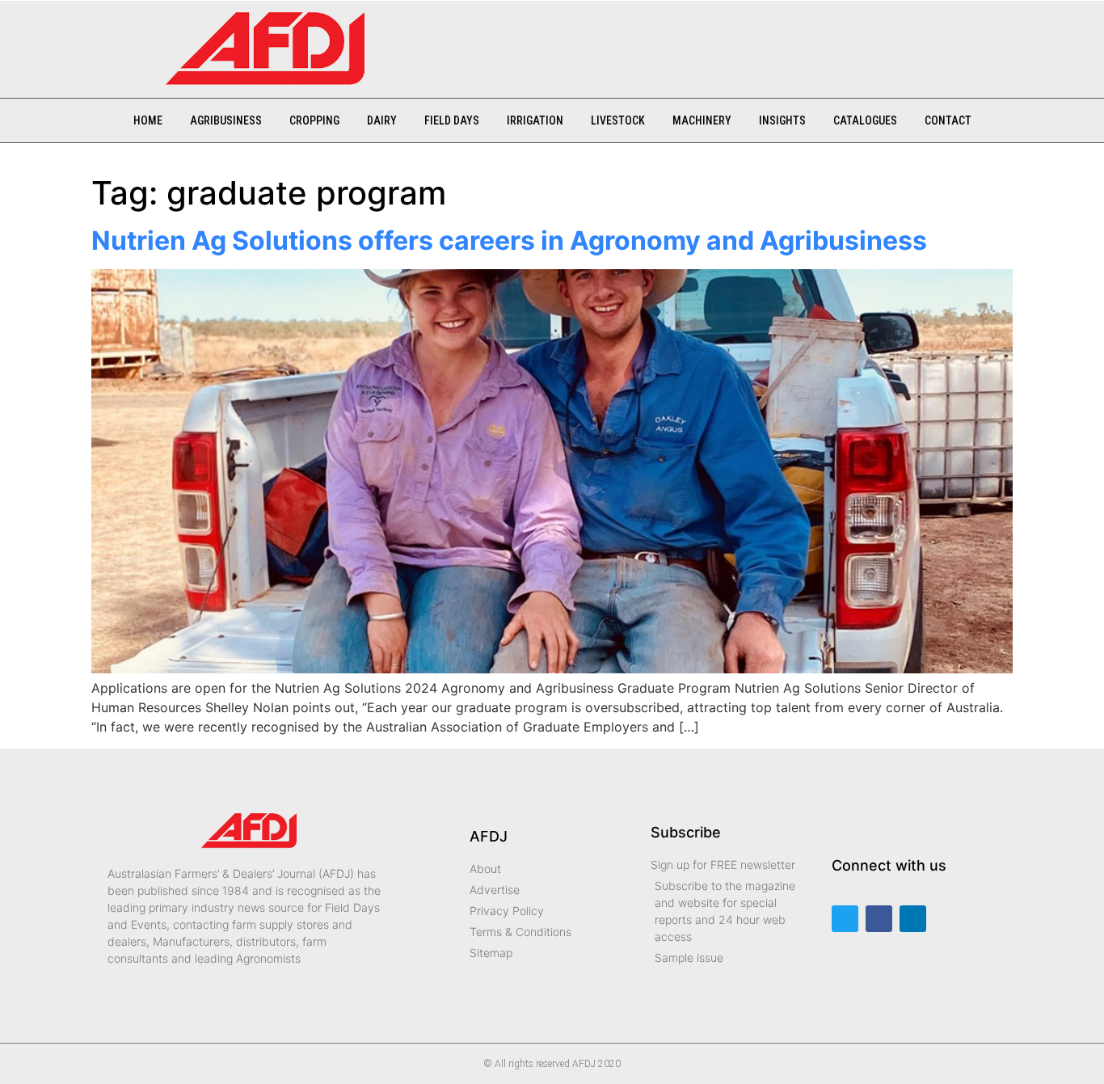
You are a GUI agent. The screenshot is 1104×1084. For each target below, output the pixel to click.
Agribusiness (226, 120)
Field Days (451, 120)
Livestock (618, 120)
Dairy (382, 120)
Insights (782, 120)
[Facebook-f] (879, 918)
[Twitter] (845, 918)
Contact (948, 120)
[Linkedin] (913, 918)
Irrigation (535, 120)
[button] (401, 41)
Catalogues (865, 120)
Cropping (314, 120)
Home (147, 120)
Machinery (701, 120)
